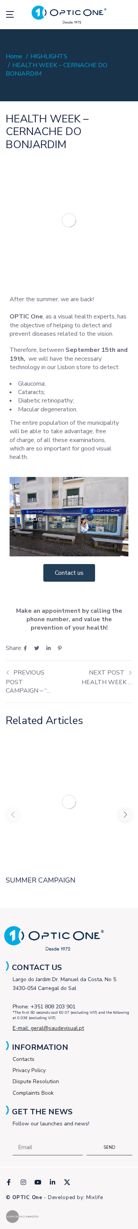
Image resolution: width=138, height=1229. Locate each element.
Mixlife (94, 1197)
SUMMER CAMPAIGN (41, 880)
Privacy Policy (29, 1070)
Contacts (23, 1059)
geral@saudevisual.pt (57, 1028)
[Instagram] (23, 1182)
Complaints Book (33, 1093)
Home (14, 56)
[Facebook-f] (9, 1182)
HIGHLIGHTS (48, 56)
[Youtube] (38, 1182)
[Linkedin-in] (52, 1182)
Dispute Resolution (36, 1081)
